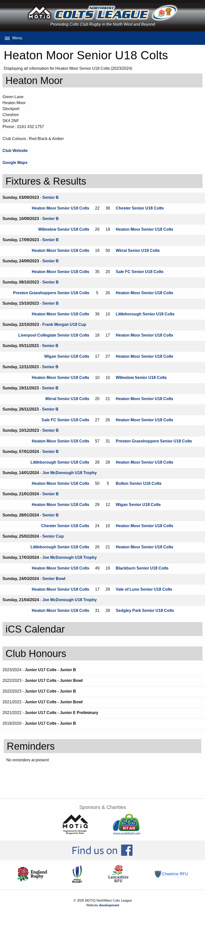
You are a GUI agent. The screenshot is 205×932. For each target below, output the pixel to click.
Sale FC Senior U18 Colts (140, 272)
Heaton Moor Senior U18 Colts (60, 208)
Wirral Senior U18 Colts (138, 250)
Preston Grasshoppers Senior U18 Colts (51, 293)
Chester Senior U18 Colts (140, 208)
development (109, 905)
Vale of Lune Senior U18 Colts (144, 589)
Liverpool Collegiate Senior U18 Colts (53, 335)
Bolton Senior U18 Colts (139, 483)
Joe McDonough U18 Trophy (69, 473)
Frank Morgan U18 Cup (64, 324)
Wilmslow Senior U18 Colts (63, 229)
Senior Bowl (53, 578)
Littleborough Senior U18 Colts (145, 314)
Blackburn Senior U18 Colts (142, 568)
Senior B (50, 197)
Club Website (15, 150)
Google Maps (15, 162)
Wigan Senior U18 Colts (66, 356)
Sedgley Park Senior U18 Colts (145, 610)
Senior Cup (53, 536)
